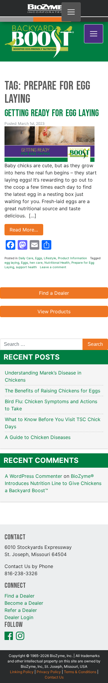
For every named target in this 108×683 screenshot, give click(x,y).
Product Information (72, 234)
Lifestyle (50, 234)
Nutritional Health (57, 238)
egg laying (11, 238)
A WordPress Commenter (33, 452)
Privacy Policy (49, 648)
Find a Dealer (54, 269)
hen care (36, 238)
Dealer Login (18, 593)
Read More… (24, 206)
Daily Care (26, 234)
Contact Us (54, 653)
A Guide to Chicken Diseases (38, 413)
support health (26, 243)
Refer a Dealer (20, 586)
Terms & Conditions (80, 648)
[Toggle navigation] (71, 12)
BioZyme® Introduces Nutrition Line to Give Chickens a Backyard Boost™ (53, 459)
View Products (54, 288)
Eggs (38, 234)
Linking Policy (22, 648)
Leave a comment (53, 243)
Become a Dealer (23, 579)
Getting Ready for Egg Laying (51, 89)
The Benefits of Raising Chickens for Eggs (53, 367)
